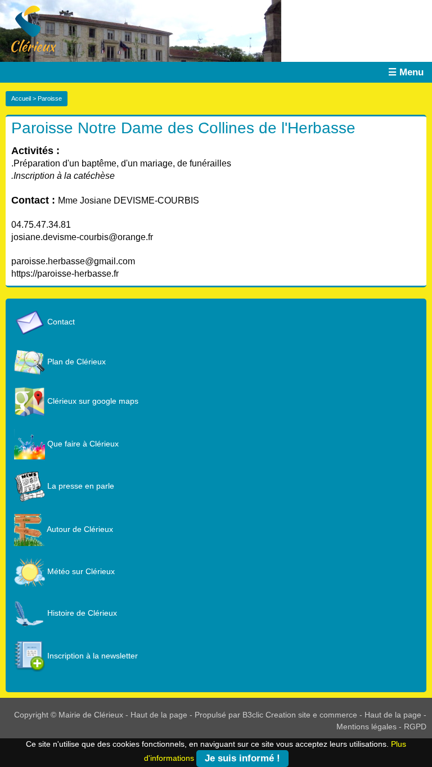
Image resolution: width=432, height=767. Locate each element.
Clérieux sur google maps (91, 400)
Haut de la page (158, 714)
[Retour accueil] (28, 28)
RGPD (415, 726)
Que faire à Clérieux (82, 443)
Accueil (21, 98)
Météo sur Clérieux (80, 571)
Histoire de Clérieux (81, 612)
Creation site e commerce (311, 714)
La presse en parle (79, 485)
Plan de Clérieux (75, 361)
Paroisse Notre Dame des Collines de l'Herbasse (183, 128)
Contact (60, 321)
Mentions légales (366, 726)
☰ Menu (406, 72)
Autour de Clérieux (79, 529)
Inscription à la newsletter (91, 655)
